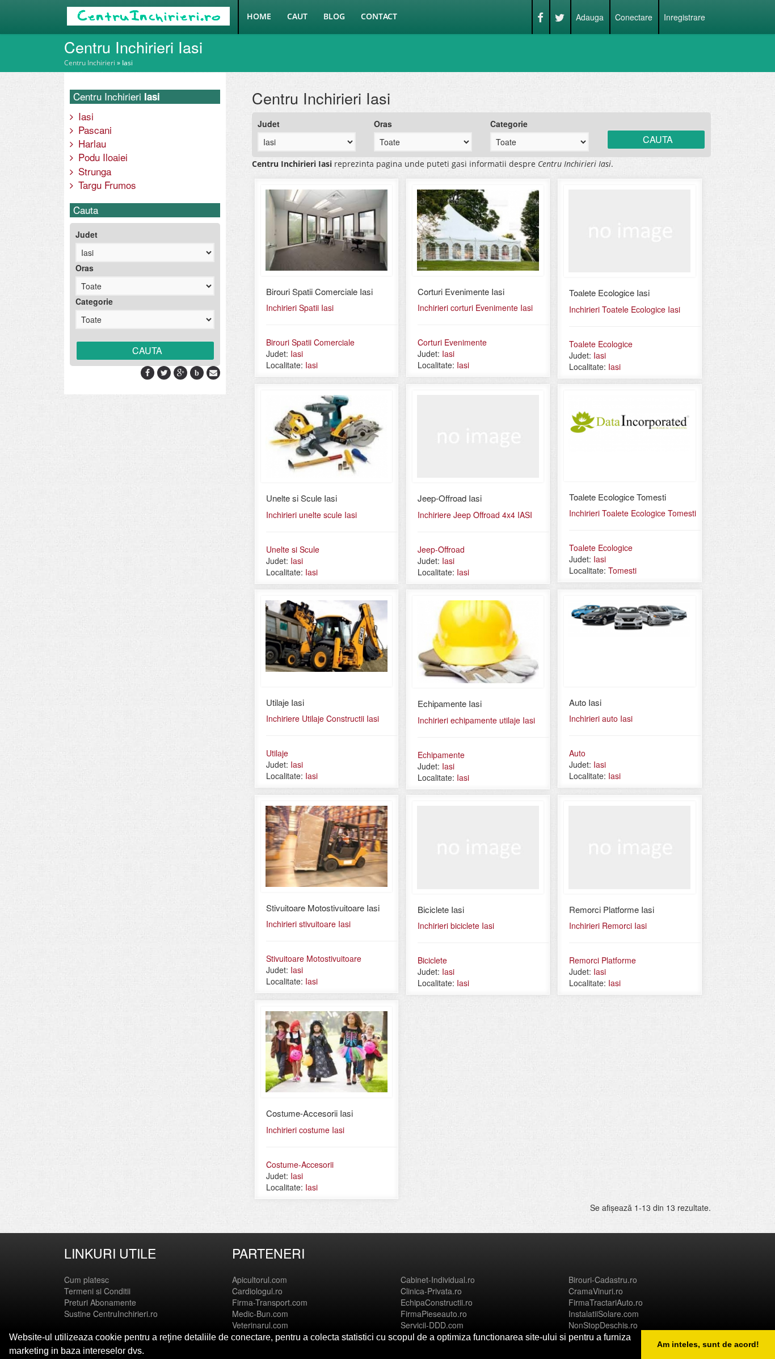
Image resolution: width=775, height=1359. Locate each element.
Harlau (90, 143)
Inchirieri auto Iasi (601, 718)
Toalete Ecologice (601, 344)
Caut (297, 16)
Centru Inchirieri (89, 63)
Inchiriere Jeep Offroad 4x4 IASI (475, 514)
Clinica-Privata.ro (431, 1291)
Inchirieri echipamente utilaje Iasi (476, 720)
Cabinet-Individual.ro (438, 1279)
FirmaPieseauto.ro (434, 1313)
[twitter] (164, 372)
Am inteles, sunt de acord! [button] (708, 1344)
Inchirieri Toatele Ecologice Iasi (624, 309)
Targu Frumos (105, 185)
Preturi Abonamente (100, 1302)
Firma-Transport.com (270, 1302)
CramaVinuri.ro (595, 1291)
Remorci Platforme (602, 960)
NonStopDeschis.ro (603, 1325)
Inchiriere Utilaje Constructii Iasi (322, 718)
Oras (84, 268)
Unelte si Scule (292, 549)
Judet (86, 234)
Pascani (93, 130)
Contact (379, 16)
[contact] (213, 372)
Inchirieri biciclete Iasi (456, 925)
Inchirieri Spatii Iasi (300, 307)
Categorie (94, 301)
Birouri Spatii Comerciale (310, 342)
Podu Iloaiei (101, 157)
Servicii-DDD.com (432, 1325)
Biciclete (432, 960)
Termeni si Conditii (97, 1291)
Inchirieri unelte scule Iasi (311, 514)
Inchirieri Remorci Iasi (608, 925)
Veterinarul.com (260, 1325)
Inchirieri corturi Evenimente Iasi (475, 307)
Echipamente (441, 754)
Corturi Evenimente (452, 342)
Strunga (93, 171)
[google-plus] (180, 372)
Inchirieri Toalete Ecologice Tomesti (632, 513)
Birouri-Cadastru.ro (602, 1279)
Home (259, 16)
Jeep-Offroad (441, 549)
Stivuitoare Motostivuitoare (313, 958)
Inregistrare (684, 17)
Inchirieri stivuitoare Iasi (308, 923)
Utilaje (277, 753)
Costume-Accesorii (300, 1164)
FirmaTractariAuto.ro (605, 1302)
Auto (577, 753)
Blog (334, 16)
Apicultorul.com (259, 1279)
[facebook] (147, 372)
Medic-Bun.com (260, 1313)
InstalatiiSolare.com (603, 1313)
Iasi (84, 116)
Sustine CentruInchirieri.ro (111, 1313)
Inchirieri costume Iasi (305, 1129)
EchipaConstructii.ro (437, 1302)
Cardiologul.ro (257, 1291)
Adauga (590, 17)
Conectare (633, 17)
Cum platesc (86, 1279)
